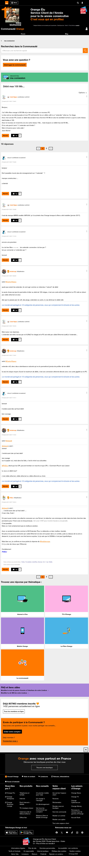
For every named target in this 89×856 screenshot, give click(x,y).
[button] (86, 96)
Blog (66, 34)
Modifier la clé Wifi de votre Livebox (14, 693)
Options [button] (82, 92)
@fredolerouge (45, 541)
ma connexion (9, 41)
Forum (23, 34)
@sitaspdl (9, 441)
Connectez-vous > (10, 741)
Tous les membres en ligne (14, 711)
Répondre (5, 135)
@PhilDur (5, 466)
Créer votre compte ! (12, 732)
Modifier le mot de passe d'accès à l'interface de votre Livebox (24, 690)
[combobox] (42, 50)
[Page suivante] (51, 148)
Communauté (12, 28)
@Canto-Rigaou (11, 282)
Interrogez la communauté (15, 65)
